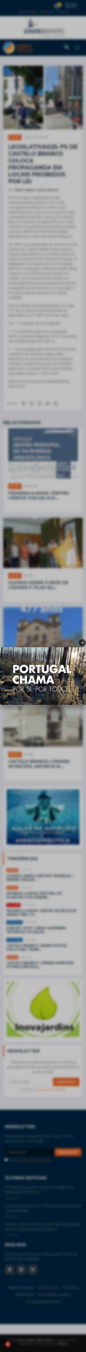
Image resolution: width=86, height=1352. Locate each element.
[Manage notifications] (8, 1344)
